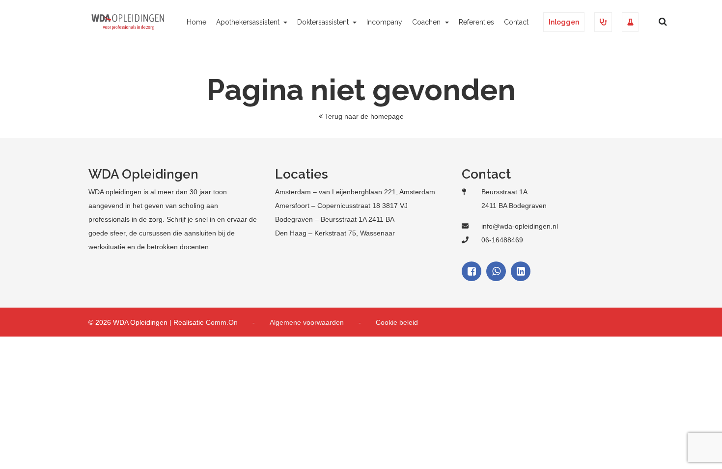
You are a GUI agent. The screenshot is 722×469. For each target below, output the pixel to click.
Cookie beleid (397, 322)
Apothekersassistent (248, 22)
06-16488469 (502, 240)
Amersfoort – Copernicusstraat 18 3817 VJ (341, 205)
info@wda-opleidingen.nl (519, 226)
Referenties (476, 22)
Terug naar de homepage (364, 116)
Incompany (384, 22)
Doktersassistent (324, 22)
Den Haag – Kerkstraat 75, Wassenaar (335, 233)
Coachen (427, 22)
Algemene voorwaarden (307, 322)
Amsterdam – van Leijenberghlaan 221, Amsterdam (355, 192)
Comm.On (222, 322)
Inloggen (564, 22)
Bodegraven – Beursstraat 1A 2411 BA (334, 219)
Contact (516, 22)
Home (196, 22)
